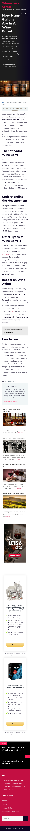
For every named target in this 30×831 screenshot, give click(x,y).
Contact (5, 804)
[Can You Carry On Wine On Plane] (14, 452)
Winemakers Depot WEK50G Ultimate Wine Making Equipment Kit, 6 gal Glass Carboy (15, 608)
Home (4, 102)
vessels (10, 375)
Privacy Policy (7, 808)
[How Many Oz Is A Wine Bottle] (14, 508)
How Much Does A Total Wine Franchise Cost (13, 748)
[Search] (25, 818)
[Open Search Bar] (21, 13)
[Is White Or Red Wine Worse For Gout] (14, 481)
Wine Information (11, 381)
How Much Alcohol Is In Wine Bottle (13, 762)
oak (13, 311)
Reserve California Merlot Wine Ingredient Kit (15, 687)
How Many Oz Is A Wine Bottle (13, 493)
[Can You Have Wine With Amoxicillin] (14, 426)
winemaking (7, 254)
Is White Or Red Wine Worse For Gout (14, 466)
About (4, 801)
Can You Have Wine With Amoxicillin (11, 410)
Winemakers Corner (10, 4)
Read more (21, 432)
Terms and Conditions (10, 811)
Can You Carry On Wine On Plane (14, 438)
